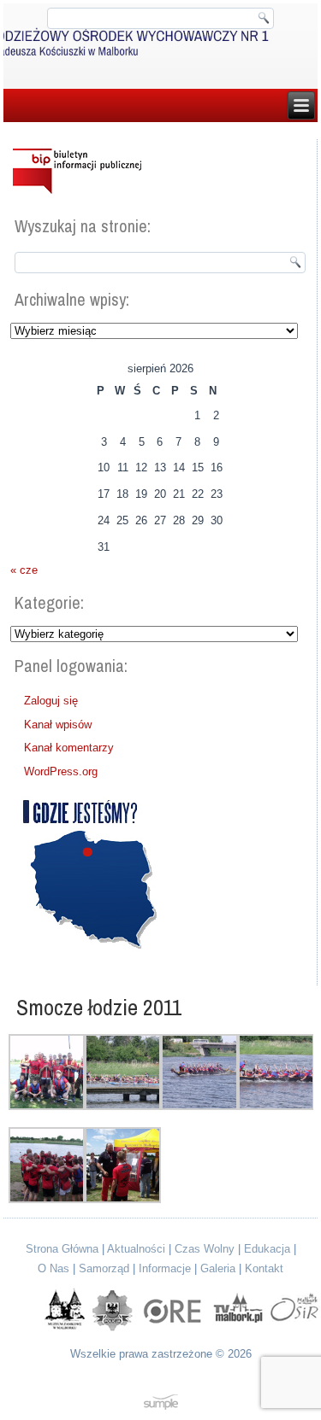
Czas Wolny (205, 1248)
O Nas (53, 1268)
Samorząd (104, 1268)
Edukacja (267, 1248)
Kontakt (264, 1268)
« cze (24, 570)
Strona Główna (62, 1248)
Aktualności (136, 1248)
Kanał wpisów (58, 724)
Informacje (165, 1268)
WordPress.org (61, 771)
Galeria (217, 1268)
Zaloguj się (51, 700)
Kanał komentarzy (69, 747)
